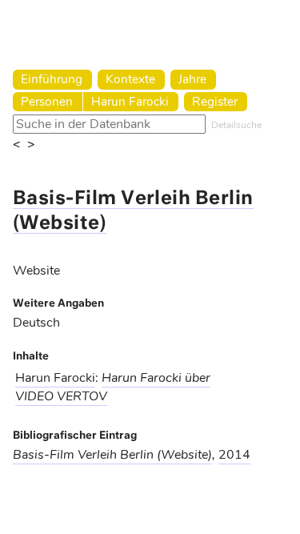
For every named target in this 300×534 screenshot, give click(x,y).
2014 (234, 455)
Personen (47, 101)
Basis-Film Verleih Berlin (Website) (112, 455)
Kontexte (130, 78)
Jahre (192, 78)
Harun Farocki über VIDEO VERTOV (112, 387)
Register (215, 101)
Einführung (51, 78)
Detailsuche (236, 124)
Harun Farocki (130, 101)
